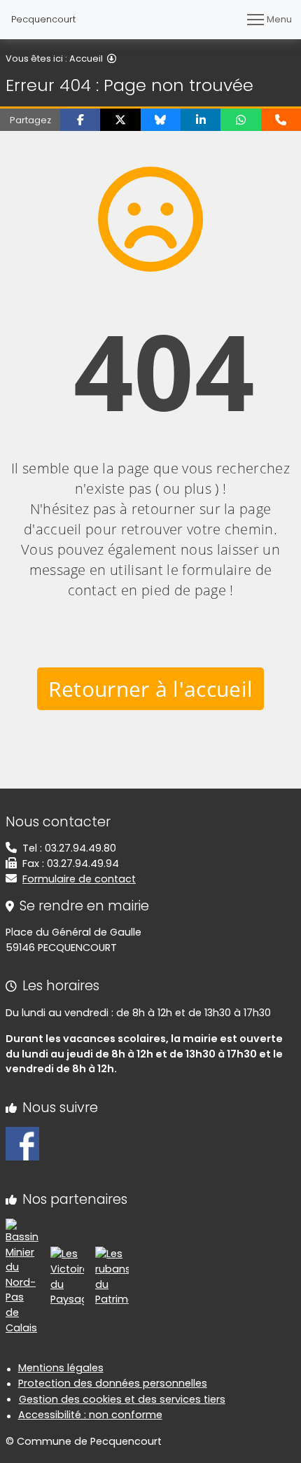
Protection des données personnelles (112, 1383)
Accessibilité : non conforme (90, 1415)
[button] (80, 120)
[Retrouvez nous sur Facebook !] (22, 1143)
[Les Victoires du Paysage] (67, 1277)
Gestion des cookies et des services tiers (122, 1399)
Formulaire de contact (79, 879)
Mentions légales (61, 1368)
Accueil (86, 58)
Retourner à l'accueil (150, 688)
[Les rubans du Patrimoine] (112, 1277)
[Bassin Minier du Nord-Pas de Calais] (22, 1277)
